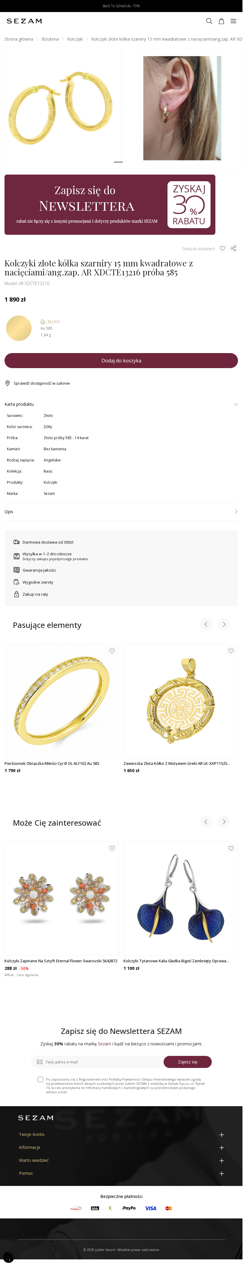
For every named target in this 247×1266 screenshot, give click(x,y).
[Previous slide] (206, 625)
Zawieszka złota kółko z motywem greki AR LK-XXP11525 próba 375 (175, 763)
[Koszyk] (221, 21)
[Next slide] (224, 625)
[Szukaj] (209, 21)
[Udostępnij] (233, 248)
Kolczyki (75, 39)
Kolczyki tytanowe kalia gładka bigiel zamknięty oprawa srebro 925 (175, 961)
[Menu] (233, 21)
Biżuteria (50, 39)
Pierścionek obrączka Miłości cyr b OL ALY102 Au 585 (52, 763)
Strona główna (19, 39)
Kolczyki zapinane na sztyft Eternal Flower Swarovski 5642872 (61, 961)
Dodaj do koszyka (121, 360)
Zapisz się (187, 1062)
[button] (118, 162)
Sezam (49, 493)
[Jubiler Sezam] (24, 21)
